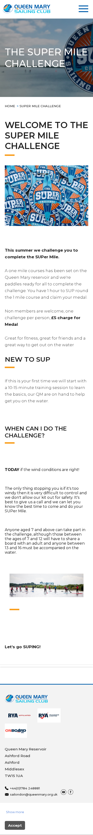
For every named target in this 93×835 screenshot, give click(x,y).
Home (10, 106)
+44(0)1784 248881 (25, 788)
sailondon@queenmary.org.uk (33, 794)
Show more (15, 812)
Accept (15, 825)
